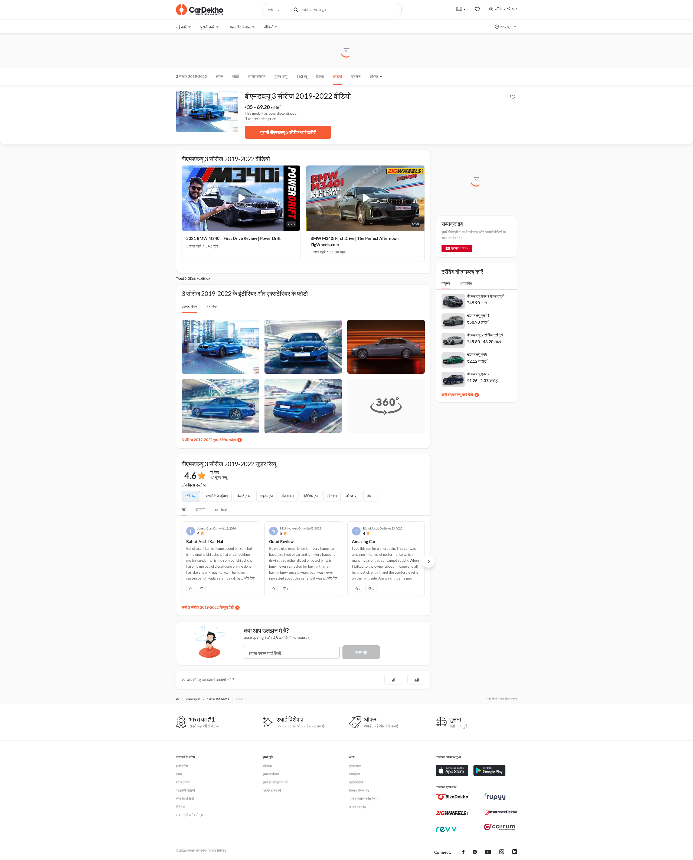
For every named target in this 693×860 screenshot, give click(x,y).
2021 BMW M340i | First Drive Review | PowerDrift (233, 238)
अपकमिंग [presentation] (466, 283)
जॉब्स (179, 774)
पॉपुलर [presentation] (446, 283)
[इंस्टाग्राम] (501, 852)
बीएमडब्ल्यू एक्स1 (478, 315)
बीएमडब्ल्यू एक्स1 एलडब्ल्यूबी (485, 296)
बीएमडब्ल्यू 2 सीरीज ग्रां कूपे (485, 335)
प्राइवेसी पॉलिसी (185, 790)
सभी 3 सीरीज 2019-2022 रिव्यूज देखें (208, 607)
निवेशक (180, 807)
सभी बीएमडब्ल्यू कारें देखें (457, 394)
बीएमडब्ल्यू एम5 (477, 354)
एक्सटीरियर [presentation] (189, 306)
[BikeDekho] (452, 796)
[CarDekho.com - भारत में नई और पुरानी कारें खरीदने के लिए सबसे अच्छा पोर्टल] (199, 9)
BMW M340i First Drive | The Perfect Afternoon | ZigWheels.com (355, 241)
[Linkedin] (514, 852)
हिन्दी (459, 9)
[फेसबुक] (463, 852)
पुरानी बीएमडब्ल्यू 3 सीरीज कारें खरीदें (288, 132)
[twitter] (475, 852)
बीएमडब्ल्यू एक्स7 (478, 374)
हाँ (393, 679)
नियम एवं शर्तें (183, 782)
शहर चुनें (506, 26)
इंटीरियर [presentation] (212, 306)
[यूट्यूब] (488, 852)
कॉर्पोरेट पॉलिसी (185, 798)
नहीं (416, 679)
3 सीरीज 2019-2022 (191, 76)
